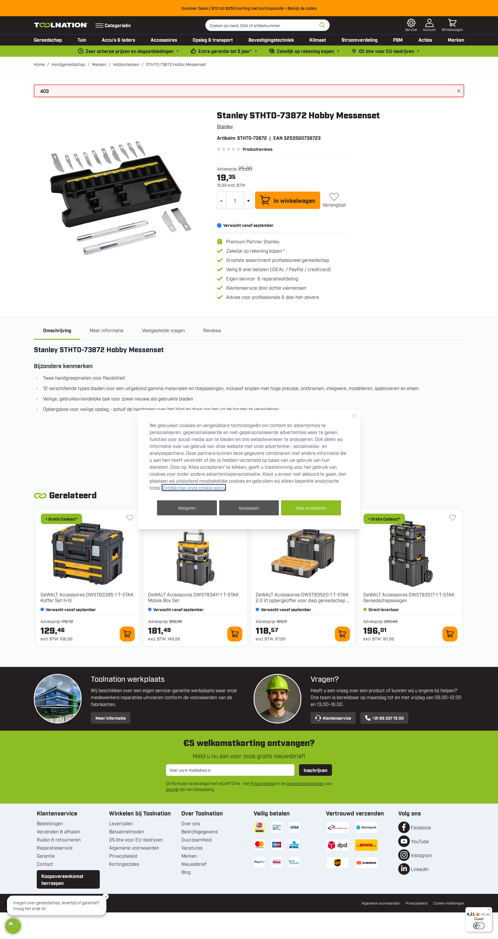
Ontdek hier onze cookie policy (193, 487)
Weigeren (187, 507)
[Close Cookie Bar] (354, 415)
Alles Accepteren (311, 507)
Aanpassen (249, 507)
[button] (13, 926)
